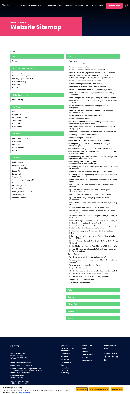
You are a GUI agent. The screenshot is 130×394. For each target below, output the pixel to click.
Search (70, 318)
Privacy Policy (73, 304)
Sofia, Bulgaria (18, 165)
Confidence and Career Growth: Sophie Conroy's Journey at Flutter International (93, 217)
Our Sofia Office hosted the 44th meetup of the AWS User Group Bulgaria (92, 128)
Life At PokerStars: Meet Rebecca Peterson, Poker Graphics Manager (92, 186)
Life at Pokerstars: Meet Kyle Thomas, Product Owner (90, 195)
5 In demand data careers (79, 283)
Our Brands (16, 134)
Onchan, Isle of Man (20, 168)
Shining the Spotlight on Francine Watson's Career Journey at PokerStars (92, 212)
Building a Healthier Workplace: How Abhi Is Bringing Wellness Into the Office (93, 237)
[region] (65, 389)
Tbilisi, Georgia (18, 195)
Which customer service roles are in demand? (87, 257)
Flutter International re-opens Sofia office (85, 116)
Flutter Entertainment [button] (53, 6)
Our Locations (17, 157)
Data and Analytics (19, 117)
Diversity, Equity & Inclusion (22, 79)
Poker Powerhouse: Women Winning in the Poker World (90, 172)
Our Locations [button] (91, 6)
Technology (17, 120)
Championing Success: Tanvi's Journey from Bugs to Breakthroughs (90, 144)
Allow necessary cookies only (99, 389)
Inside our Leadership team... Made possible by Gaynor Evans (93, 90)
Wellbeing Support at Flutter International (85, 135)
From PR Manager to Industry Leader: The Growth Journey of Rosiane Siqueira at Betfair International (93, 222)
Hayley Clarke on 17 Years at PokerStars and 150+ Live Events (93, 246)
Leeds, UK (16, 171)
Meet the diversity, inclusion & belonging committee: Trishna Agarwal (93, 101)
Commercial (17, 126)
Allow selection (82, 389)
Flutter (106, 349)
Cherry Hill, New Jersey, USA (23, 180)
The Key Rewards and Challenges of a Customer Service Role (93, 271)
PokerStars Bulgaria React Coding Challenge (86, 84)
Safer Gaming (17, 99)
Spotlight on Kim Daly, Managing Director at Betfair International (89, 199)
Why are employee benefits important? (84, 265)
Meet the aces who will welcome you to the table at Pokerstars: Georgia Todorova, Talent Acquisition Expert (91, 77)
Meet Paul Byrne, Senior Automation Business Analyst (90, 140)
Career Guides (73, 254)
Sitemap (71, 311)
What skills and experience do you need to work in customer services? (93, 261)
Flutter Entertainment (20, 95)
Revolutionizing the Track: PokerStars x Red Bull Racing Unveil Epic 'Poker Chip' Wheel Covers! (93, 158)
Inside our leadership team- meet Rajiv (84, 67)
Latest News (72, 61)
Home (13, 22)
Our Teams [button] (68, 6)
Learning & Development (21, 76)
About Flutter (65, 353)
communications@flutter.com (21, 372)
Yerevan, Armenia (19, 198)
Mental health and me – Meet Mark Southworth (87, 87)
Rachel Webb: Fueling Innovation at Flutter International (91, 148)
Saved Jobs (17, 61)
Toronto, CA (17, 177)
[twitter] (109, 356)
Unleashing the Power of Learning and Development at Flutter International (93, 168)
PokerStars (16, 141)
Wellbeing (16, 85)
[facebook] (105, 356)
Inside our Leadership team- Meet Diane (85, 81)
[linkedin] (113, 356)
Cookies (71, 297)
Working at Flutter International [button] (31, 6)
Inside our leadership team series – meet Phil (87, 70)
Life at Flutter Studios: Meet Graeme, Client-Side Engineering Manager (93, 204)
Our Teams (16, 107)
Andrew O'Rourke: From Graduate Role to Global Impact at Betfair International (92, 250)
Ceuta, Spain (17, 189)
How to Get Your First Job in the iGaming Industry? (89, 277)
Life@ (70, 56)
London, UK (16, 174)
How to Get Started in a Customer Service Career (89, 274)
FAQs (70, 290)
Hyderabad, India (19, 183)
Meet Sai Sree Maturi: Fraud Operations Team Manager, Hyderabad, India (91, 112)
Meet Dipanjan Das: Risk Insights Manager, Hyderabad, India (92, 98)
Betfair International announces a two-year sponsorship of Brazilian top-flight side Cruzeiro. (92, 122)
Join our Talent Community (65, 372)
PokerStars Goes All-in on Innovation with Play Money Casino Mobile (93, 181)
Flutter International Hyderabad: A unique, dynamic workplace (89, 107)
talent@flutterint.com (23, 362)
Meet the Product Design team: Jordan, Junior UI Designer (92, 73)
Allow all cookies (117, 389)
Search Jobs (114, 6)
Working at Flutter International (24, 68)
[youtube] (117, 356)
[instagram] (105, 360)
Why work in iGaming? (78, 268)
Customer (16, 123)
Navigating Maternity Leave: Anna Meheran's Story (89, 208)
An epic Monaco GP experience (81, 64)
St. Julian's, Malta (19, 186)
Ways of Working (19, 82)
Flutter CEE (16, 150)
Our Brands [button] (79, 6)
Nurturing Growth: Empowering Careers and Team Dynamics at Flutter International (93, 176)
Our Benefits (17, 73)
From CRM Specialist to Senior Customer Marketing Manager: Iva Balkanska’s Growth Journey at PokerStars (93, 227)
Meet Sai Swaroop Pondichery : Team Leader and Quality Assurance (91, 93)
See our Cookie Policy (24, 392)
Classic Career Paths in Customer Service (85, 280)
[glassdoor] (109, 360)
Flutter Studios (18, 147)
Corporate (16, 114)
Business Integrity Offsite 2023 (81, 138)
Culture (15, 88)
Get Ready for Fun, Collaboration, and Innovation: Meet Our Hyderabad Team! (92, 152)
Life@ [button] (101, 6)
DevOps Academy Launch (79, 119)
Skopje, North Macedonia (22, 192)
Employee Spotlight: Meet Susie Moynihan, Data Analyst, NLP (92, 132)
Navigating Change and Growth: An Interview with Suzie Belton (91, 232)
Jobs (14, 56)
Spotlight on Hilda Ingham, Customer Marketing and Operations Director (89, 191)
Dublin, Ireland (17, 162)
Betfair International (20, 138)
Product (15, 111)
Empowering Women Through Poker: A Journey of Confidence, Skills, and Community (89, 162)
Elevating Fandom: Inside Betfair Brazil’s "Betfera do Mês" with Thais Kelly (93, 242)
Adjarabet (16, 144)
